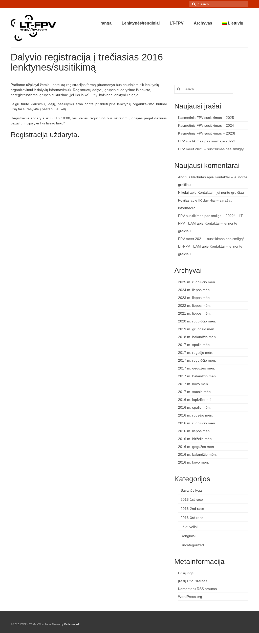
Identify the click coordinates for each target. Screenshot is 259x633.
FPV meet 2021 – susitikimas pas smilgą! (211, 149)
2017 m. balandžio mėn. (197, 376)
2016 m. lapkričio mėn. (196, 400)
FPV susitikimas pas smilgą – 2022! (206, 141)
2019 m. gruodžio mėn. (196, 329)
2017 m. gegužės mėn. (196, 368)
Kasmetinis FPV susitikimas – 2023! (206, 133)
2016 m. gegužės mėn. (196, 447)
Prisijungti (185, 573)
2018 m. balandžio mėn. (197, 337)
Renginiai (188, 536)
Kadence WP (72, 624)
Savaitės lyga (191, 490)
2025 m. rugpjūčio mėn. (197, 282)
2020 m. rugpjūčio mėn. (197, 321)
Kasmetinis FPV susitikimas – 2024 (206, 125)
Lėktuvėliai (189, 527)
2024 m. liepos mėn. (194, 290)
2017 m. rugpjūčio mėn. (197, 360)
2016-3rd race (192, 518)
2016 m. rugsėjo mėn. (195, 415)
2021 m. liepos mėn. (194, 313)
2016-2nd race (192, 509)
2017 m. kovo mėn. (193, 384)
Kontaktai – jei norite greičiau (221, 192)
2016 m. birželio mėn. (195, 439)
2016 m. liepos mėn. (194, 431)
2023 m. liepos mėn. (194, 298)
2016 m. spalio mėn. (194, 407)
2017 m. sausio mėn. (195, 392)
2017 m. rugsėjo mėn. (195, 353)
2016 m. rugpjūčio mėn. (197, 423)
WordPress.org (190, 597)
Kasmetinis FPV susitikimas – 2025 (206, 118)
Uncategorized (192, 545)
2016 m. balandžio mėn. (197, 454)
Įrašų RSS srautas (192, 581)
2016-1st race (192, 499)
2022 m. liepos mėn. (194, 305)
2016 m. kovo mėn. (193, 462)
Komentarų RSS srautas (197, 589)
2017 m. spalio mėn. (194, 345)
